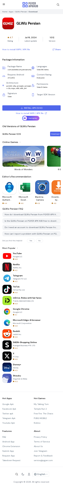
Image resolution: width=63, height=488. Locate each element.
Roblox (37, 423)
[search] (58, 4)
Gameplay (32, 118)
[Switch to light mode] (22, 474)
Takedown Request (11, 460)
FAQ (4, 437)
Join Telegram (40, 451)
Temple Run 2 (40, 409)
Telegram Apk (8, 418)
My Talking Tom (41, 404)
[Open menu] (3, 4)
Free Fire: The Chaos (43, 413)
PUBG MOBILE (40, 418)
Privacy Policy (40, 437)
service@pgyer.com (43, 460)
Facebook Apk (9, 409)
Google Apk (8, 404)
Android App (8, 441)
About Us (38, 446)
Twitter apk (7, 413)
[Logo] (30, 5)
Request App (8, 455)
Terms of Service (42, 441)
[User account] (29, 474)
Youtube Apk (8, 423)
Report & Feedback (43, 455)
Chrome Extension (11, 446)
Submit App (8, 451)
